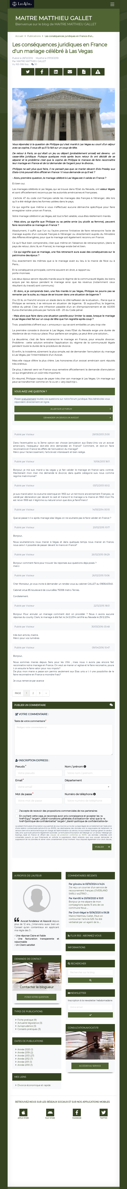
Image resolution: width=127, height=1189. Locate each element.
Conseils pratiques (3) (29, 1029)
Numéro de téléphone (79, 794)
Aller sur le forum (61, 409)
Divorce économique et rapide (34, 1085)
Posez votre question (36, 997)
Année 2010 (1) (25, 1065)
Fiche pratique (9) (27, 1019)
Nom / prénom (74, 766)
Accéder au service (90, 1066)
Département (73, 780)
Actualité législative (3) (30, 1023)
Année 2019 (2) (25, 1052)
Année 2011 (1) (25, 1061)
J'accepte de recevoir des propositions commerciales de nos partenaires (58, 811)
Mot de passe (23, 794)
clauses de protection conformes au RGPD (68, 835)
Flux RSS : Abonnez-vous (85, 935)
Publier (99, 847)
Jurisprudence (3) (27, 1026)
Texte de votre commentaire (29, 721)
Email (18, 780)
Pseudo (20, 766)
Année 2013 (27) (26, 1055)
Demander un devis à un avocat (61, 417)
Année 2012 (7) (25, 1058)
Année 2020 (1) (25, 1049)
